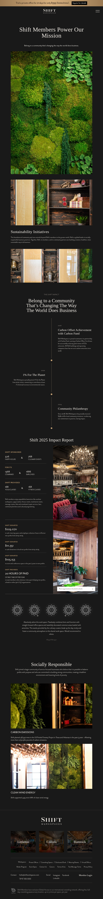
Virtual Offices (86, 862)
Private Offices (33, 862)
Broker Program (22, 867)
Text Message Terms (74, 867)
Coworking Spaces (47, 862)
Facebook (65, 875)
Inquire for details (79, 3)
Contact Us (43, 867)
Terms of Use (61, 867)
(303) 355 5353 (25, 878)
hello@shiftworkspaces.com (29, 875)
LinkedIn (56, 878)
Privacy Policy (88, 867)
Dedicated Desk (60, 862)
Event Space (33, 867)
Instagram (56, 875)
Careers (52, 867)
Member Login (85, 875)
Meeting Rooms (74, 862)
